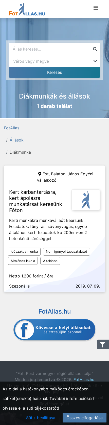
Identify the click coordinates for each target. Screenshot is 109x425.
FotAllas (11, 127)
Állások (17, 140)
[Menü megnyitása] (95, 7)
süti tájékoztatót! (42, 408)
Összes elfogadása (84, 417)
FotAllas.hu (84, 379)
